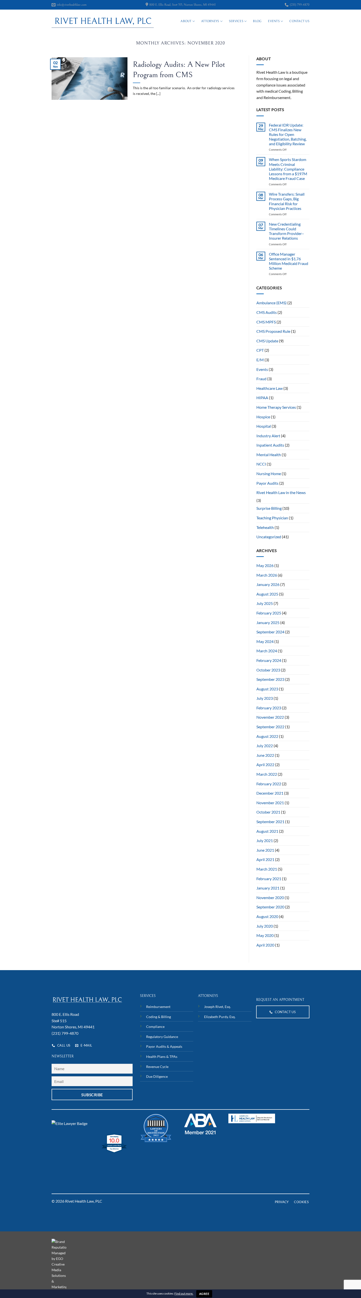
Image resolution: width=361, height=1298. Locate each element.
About (185, 21)
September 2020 (270, 906)
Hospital (263, 426)
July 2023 (264, 698)
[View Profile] (69, 1123)
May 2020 (265, 935)
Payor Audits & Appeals (164, 1046)
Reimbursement (158, 1007)
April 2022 (265, 764)
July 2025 (264, 603)
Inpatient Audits (270, 445)
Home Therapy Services (276, 407)
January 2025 (267, 622)
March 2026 (266, 575)
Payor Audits (267, 483)
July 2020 (264, 926)
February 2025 (268, 613)
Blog (257, 21)
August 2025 (267, 594)
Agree (204, 1294)
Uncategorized (268, 536)
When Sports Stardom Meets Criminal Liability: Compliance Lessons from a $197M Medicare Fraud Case (288, 169)
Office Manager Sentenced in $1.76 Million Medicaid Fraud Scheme (288, 261)
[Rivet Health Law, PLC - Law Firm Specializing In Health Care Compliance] (103, 21)
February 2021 (268, 878)
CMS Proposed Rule (273, 331)
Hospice (263, 416)
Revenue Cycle (157, 1067)
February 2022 (268, 783)
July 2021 (264, 840)
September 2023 (270, 679)
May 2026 (265, 565)
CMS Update (267, 340)
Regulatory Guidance (162, 1037)
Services (236, 21)
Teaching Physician (272, 517)
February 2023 (268, 707)
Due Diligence (157, 1076)
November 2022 (270, 717)
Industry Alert (268, 435)
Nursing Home (268, 473)
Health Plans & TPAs (161, 1056)
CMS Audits (266, 312)
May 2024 (265, 641)
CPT (260, 350)
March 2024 (266, 650)
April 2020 (265, 945)
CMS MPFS (266, 322)
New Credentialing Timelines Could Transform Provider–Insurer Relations (286, 231)
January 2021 (267, 888)
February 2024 (268, 660)
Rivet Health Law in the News (281, 492)
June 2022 (265, 755)
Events (274, 21)
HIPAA (262, 397)
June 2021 (265, 850)
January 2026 (267, 584)
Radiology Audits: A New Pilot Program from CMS (179, 69)
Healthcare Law (269, 388)
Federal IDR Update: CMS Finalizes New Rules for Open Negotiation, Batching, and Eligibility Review (287, 134)
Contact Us (299, 21)
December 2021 (269, 793)
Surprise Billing (269, 508)
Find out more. (183, 1293)
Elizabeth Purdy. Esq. (220, 1017)
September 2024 (270, 631)
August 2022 (267, 736)
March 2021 (266, 869)
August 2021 (267, 831)
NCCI (261, 464)
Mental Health (268, 454)
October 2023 (268, 670)
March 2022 (266, 774)
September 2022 (270, 726)
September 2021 (270, 821)
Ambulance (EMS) (271, 302)
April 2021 (265, 859)
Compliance (155, 1026)
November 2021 (270, 802)
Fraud (261, 378)
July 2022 (264, 745)
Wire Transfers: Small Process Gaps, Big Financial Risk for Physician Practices (287, 201)
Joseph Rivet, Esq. (217, 1007)
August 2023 (267, 688)
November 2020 (270, 897)
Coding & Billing (158, 1017)
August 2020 (267, 916)
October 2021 (268, 812)
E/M (260, 359)
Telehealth (265, 527)
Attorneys (210, 21)
